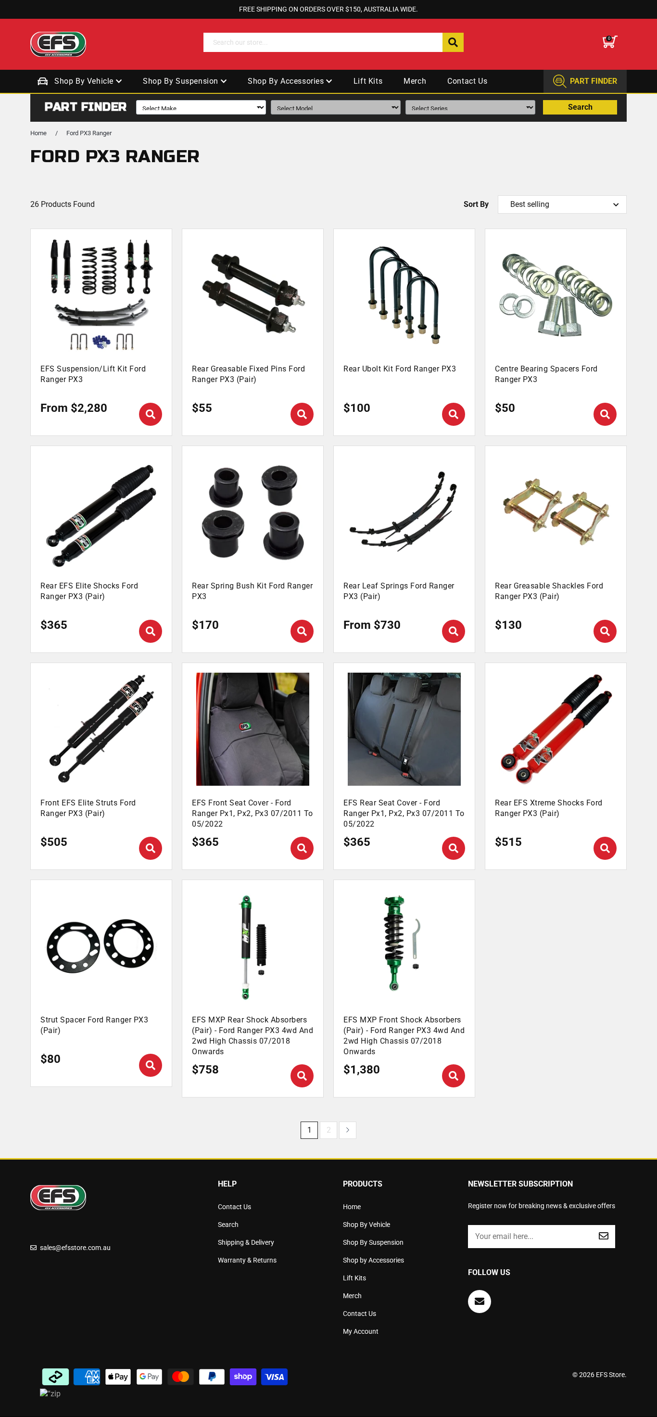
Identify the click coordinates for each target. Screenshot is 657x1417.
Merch (415, 81)
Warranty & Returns (247, 1260)
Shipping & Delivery (246, 1242)
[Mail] (479, 1301)
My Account (361, 1331)
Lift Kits (368, 81)
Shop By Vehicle (85, 81)
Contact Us (467, 81)
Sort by (476, 204)
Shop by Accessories (287, 81)
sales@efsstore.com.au (75, 1247)
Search (580, 107)
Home (38, 133)
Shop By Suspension (181, 81)
